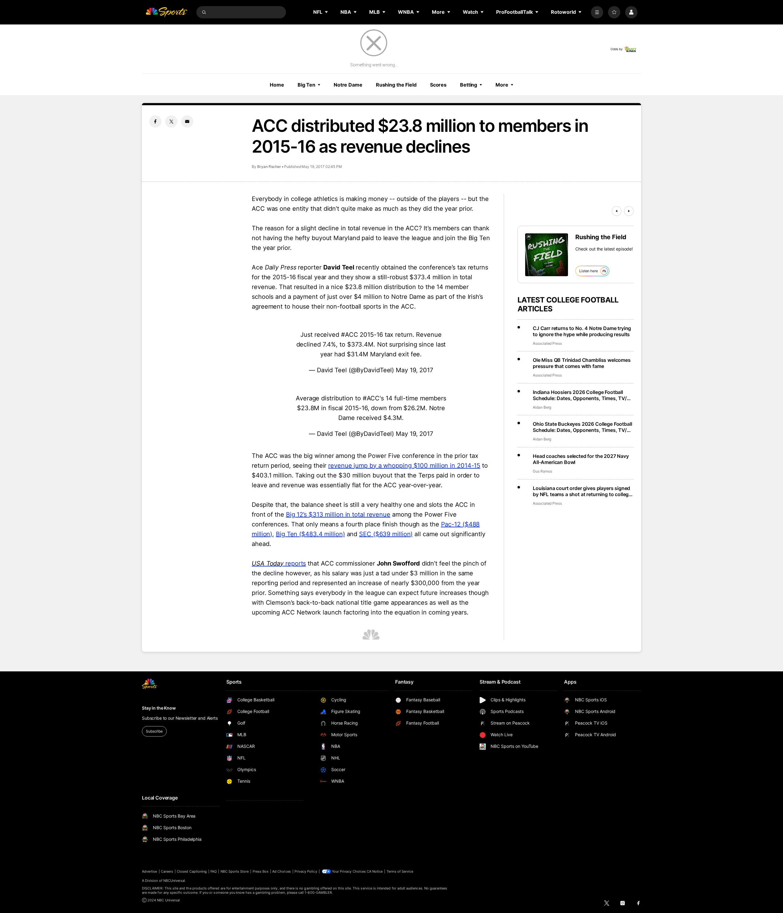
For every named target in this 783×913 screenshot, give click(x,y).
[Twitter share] (171, 121)
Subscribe (154, 731)
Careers (167, 871)
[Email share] (187, 121)
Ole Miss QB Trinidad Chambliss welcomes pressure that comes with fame (582, 363)
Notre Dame (348, 85)
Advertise (149, 871)
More (501, 85)
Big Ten (306, 85)
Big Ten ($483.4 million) (310, 534)
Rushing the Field (396, 85)
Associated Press (547, 343)
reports (279, 563)
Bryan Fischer (269, 166)
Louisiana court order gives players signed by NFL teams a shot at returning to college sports (582, 491)
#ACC (349, 334)
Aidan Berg (542, 407)
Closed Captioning (192, 871)
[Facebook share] (155, 121)
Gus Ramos (542, 471)
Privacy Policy (306, 871)
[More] (597, 12)
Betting (468, 85)
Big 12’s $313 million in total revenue (338, 514)
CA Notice (375, 871)
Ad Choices (281, 871)
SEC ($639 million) (386, 534)
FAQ (213, 871)
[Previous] (617, 211)
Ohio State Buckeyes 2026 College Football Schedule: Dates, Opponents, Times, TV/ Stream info (582, 427)
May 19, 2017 (414, 370)
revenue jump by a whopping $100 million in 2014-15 (404, 465)
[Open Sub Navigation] (326, 11)
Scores (438, 85)
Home (277, 85)
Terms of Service (400, 871)
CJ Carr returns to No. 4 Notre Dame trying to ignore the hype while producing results (582, 331)
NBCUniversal (174, 880)
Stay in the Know (159, 708)
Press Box (261, 871)
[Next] (629, 211)
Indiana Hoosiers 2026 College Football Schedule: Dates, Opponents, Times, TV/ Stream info (580, 395)
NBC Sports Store (235, 871)
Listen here (588, 271)
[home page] (166, 12)
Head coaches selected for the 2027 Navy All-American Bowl (581, 459)
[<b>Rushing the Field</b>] (546, 254)
